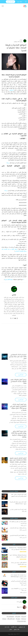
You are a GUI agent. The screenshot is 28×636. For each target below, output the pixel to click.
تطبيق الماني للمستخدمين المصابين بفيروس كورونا (18, 581)
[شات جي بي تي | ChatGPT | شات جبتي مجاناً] (5, 591)
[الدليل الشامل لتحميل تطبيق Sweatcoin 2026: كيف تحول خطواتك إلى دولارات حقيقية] (5, 460)
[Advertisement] (14, 25)
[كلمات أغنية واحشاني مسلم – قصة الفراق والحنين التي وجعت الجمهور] (5, 497)
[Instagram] (17, 318)
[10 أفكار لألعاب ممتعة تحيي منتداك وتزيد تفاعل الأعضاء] (5, 565)
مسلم (4, 618)
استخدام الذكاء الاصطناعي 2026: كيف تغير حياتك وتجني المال (17, 356)
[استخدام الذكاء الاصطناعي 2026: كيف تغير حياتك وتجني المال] (5, 357)
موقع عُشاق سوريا (8, 279)
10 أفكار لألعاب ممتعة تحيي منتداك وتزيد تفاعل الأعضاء (18, 563)
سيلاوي (18, 618)
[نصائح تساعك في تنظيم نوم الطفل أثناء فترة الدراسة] (5, 523)
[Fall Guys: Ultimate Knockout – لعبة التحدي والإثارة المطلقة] (5, 557)
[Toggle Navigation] (3, 6)
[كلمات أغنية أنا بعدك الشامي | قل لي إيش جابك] (5, 512)
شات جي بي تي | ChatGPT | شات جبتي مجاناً (18, 589)
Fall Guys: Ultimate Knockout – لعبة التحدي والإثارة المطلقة (18, 555)
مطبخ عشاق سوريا (21, 621)
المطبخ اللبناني (10, 616)
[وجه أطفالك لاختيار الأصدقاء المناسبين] (5, 538)
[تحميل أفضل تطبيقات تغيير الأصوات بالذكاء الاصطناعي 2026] (5, 382)
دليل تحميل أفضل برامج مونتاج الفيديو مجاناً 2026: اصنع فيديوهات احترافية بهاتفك (18, 434)
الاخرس (24, 616)
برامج (21, 41)
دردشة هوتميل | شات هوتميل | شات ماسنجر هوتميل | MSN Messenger (18, 575)
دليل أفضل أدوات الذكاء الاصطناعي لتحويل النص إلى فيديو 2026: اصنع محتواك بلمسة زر (18, 407)
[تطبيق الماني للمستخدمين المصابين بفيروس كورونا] (5, 583)
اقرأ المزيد (20, 374)
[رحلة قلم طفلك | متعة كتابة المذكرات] (5, 530)
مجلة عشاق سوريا (12, 634)
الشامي (17, 616)
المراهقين (11, 90)
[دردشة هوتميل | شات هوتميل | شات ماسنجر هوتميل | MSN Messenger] (5, 576)
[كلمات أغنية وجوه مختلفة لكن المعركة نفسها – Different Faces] (5, 504)
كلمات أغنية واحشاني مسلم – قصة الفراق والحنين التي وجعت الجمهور (18, 495)
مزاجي (21, 39)
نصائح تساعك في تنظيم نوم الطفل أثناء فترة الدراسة (17, 522)
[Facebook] (13, 318)
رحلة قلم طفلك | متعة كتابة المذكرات (18, 527)
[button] (26, 626)
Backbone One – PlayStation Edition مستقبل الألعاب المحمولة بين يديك (17, 548)
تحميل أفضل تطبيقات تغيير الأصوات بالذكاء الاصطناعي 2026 (18, 381)
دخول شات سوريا (10, 1)
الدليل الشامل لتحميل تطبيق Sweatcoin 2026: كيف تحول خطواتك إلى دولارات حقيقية (18, 460)
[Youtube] (15, 318)
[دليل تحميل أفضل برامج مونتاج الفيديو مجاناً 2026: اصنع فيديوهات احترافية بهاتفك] (5, 433)
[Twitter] (11, 318)
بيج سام (24, 618)
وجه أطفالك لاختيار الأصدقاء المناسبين (18, 535)
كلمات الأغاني (11, 618)
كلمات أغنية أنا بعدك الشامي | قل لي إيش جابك (18, 510)
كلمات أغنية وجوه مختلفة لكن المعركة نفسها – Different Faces (18, 502)
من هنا (8, 162)
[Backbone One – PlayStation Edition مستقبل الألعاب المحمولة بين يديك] (5, 550)
